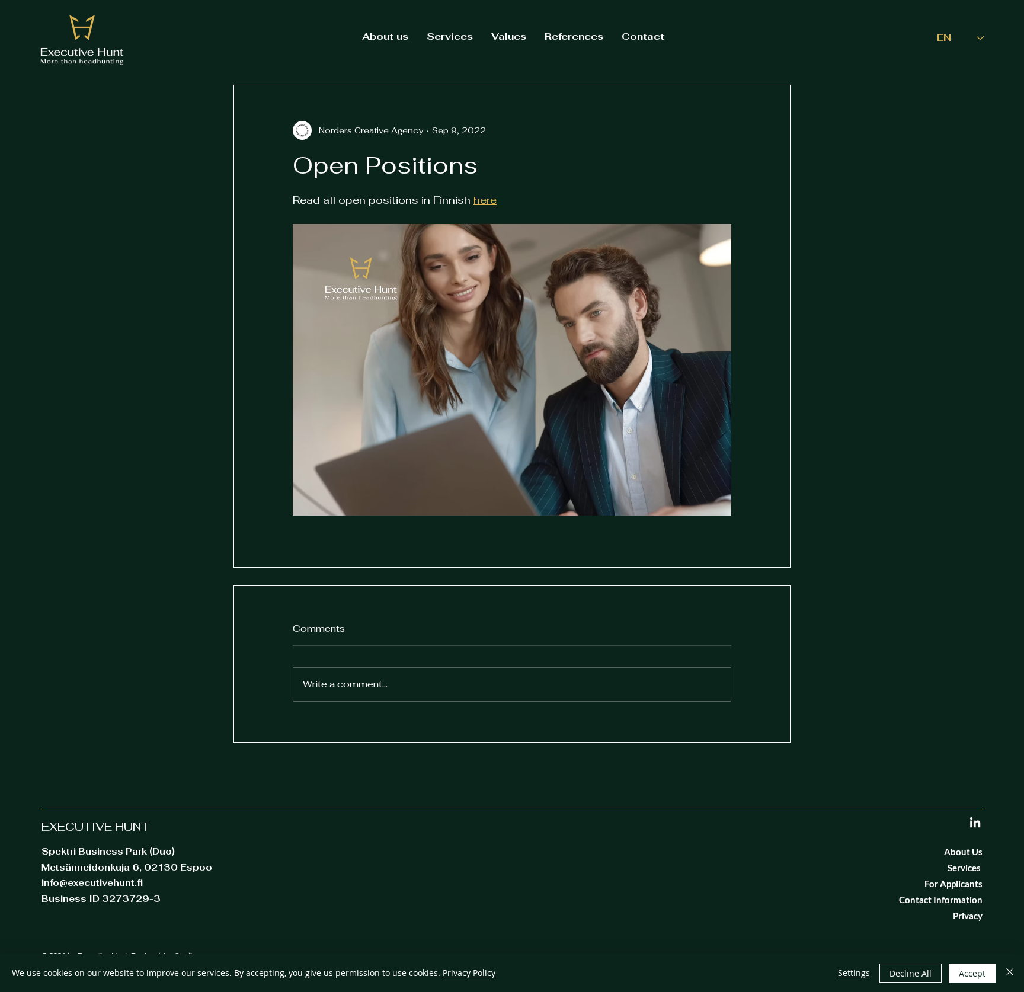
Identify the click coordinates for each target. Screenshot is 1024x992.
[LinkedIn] (975, 822)
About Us (963, 851)
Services (965, 867)
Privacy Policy (469, 972)
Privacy (968, 915)
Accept (972, 973)
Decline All (910, 973)
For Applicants (953, 883)
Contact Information (941, 899)
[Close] (1010, 973)
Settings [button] (854, 972)
